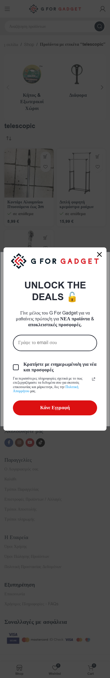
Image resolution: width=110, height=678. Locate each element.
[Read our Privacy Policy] (93, 379)
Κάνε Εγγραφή (55, 408)
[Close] (99, 254)
